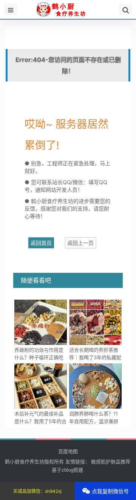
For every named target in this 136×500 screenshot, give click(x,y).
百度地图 (68, 451)
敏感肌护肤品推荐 (110, 462)
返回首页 (41, 243)
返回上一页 (80, 243)
